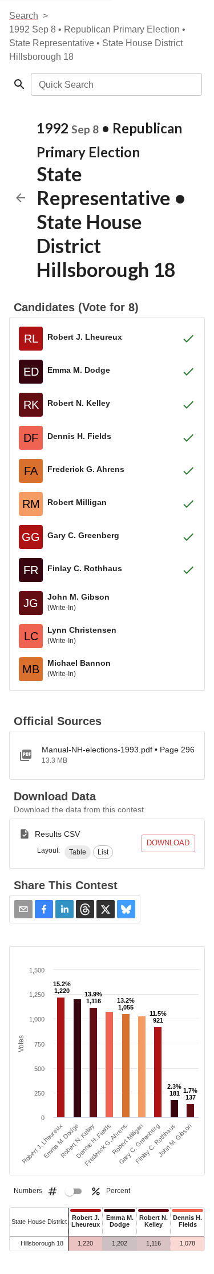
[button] (77, 852)
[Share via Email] (23, 909)
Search (23, 16)
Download (168, 843)
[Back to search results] (20, 197)
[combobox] (115, 84)
